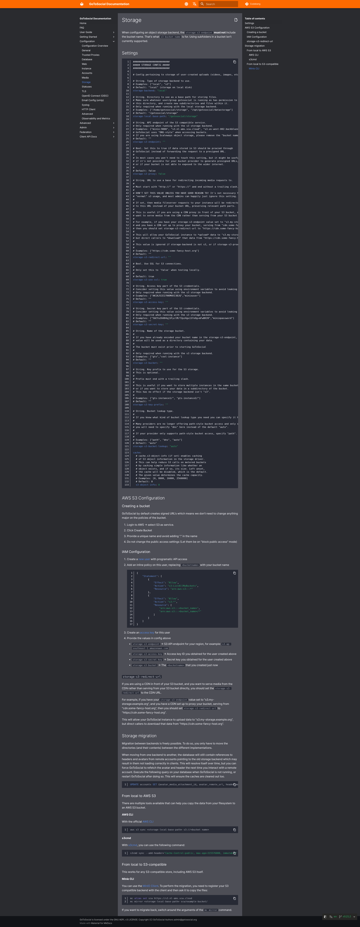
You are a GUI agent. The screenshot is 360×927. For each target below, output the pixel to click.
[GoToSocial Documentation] (81, 4)
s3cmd (132, 845)
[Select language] (194, 4)
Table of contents (255, 18)
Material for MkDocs (101, 923)
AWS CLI (148, 821)
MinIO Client (150, 886)
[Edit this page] (236, 20)
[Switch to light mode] (186, 4)
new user (144, 559)
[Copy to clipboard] (235, 62)
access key (147, 632)
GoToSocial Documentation (95, 18)
